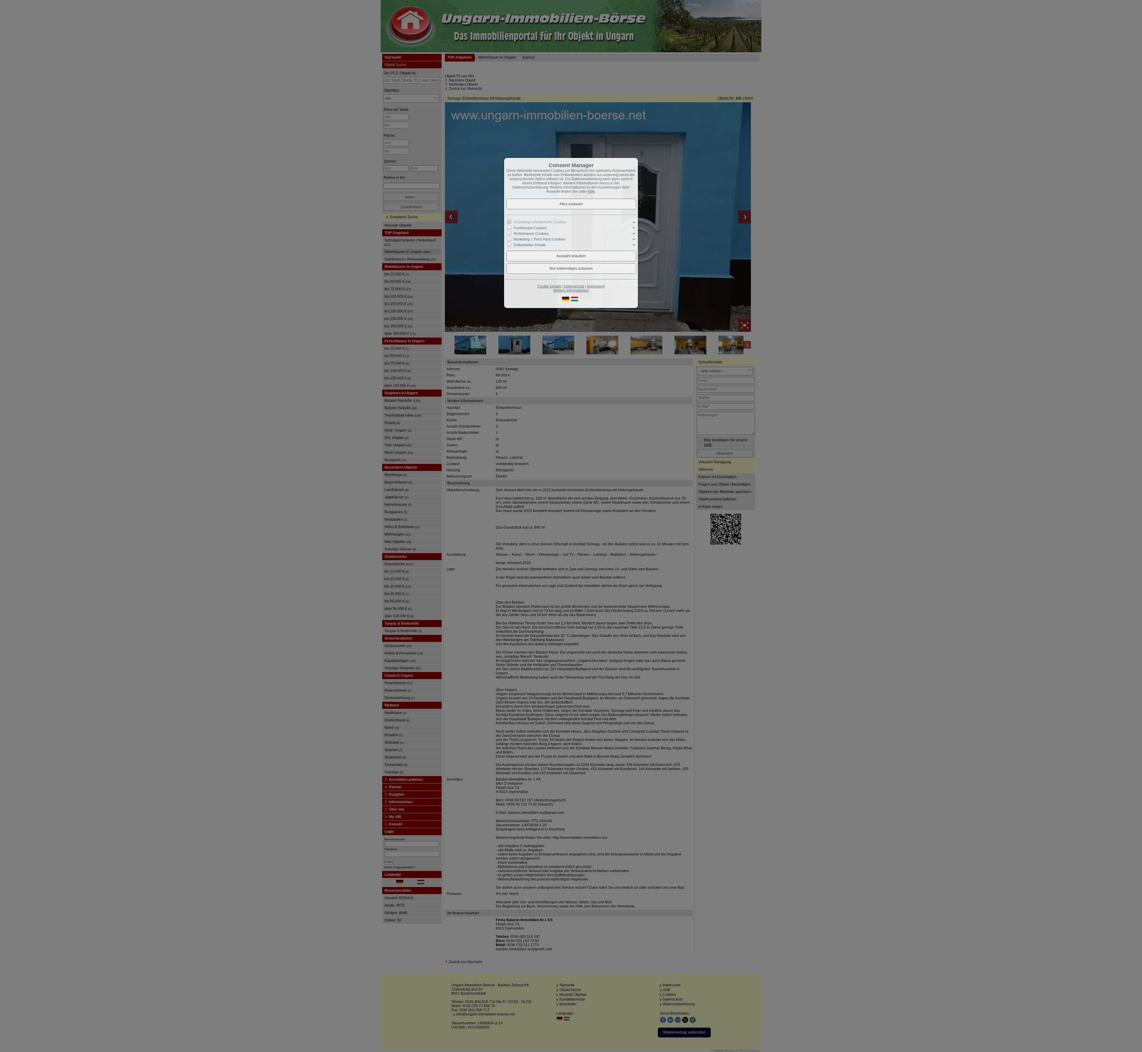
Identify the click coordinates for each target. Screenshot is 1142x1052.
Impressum (596, 286)
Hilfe (591, 191)
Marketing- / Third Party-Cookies (540, 239)
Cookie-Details (549, 286)
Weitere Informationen (571, 290)
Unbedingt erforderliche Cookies (540, 222)
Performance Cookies (531, 234)
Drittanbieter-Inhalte (530, 245)
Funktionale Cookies (530, 228)
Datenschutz (574, 286)
